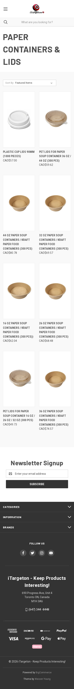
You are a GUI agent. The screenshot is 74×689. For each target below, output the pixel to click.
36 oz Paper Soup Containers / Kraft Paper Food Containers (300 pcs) (53, 418)
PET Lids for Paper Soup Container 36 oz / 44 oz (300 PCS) (55, 156)
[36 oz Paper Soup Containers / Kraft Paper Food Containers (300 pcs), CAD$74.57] (55, 379)
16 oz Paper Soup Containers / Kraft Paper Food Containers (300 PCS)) (18, 330)
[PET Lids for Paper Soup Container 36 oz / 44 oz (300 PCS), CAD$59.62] (55, 119)
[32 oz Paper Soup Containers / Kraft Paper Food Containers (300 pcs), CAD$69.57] (55, 203)
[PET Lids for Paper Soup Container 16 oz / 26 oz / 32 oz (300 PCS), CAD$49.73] (19, 379)
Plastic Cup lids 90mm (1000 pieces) (19, 154)
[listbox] (35, 83)
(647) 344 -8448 (39, 609)
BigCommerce (44, 672)
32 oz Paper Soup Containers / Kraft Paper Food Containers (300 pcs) (53, 242)
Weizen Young (43, 679)
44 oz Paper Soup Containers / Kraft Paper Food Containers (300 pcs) (17, 242)
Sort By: (9, 82)
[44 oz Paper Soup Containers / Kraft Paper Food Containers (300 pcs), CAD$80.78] (19, 203)
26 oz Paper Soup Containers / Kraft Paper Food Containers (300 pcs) (53, 330)
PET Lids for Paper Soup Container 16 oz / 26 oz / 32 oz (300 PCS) (19, 416)
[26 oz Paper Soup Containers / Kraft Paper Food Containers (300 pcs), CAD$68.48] (55, 291)
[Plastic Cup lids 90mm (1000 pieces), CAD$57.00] (19, 119)
